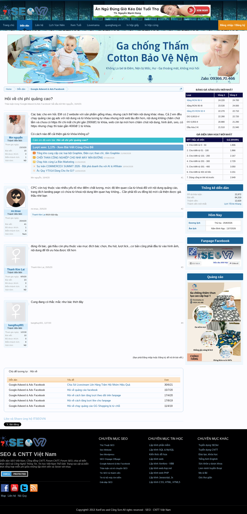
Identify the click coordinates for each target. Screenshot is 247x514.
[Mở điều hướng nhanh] (181, 89)
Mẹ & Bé (203, 473)
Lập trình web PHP (159, 473)
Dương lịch (194, 223)
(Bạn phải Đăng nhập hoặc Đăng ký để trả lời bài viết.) (158, 357)
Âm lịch (192, 228)
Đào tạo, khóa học (208, 454)
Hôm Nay (215, 215)
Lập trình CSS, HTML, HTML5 (164, 482)
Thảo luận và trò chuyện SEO (114, 468)
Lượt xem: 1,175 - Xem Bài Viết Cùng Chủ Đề (63, 147)
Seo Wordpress (107, 454)
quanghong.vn (113, 25)
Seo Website (106, 450)
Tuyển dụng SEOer (209, 445)
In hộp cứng (151, 25)
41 (25, 224)
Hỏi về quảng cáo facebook (82, 389)
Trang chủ (8, 25)
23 (25, 280)
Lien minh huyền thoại (210, 468)
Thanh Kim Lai (38, 214)
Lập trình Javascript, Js (161, 477)
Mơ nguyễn (68, 104)
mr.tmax (16, 211)
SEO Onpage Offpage (110, 459)
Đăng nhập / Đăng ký (232, 25)
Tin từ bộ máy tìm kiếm (110, 477)
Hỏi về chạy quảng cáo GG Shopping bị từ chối (93, 405)
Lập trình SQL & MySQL (161, 449)
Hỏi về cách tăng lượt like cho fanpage (89, 400)
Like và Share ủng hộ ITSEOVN (25, 418)
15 (25, 151)
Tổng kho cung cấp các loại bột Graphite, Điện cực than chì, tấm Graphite (78, 153)
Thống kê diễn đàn (215, 188)
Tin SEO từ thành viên (110, 473)
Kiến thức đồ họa (158, 454)
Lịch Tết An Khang (232, 204)
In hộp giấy (133, 25)
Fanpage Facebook (215, 241)
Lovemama (93, 25)
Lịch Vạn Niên (57, 25)
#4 (182, 323)
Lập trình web (156, 459)
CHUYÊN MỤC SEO (113, 438)
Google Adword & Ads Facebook (35, 104)
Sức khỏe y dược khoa (210, 463)
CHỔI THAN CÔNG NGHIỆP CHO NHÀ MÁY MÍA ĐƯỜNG (70, 157)
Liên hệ (39, 25)
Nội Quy (22, 495)
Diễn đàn (24, 25)
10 (25, 335)
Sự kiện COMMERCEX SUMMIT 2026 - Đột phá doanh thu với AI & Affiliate (79, 166)
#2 (182, 209)
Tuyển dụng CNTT (208, 449)
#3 (182, 267)
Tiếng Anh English (208, 459)
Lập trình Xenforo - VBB (161, 463)
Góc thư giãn (205, 477)
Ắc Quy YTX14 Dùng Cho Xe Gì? (55, 170)
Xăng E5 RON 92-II (196, 111)
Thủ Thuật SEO (107, 445)
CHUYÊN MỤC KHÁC (213, 438)
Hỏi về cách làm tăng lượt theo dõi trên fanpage (94, 395)
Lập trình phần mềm (159, 445)
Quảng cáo (215, 277)
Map (3, 495)
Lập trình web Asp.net (160, 468)
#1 (182, 177)
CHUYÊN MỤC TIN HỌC (165, 438)
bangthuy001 (16, 325)
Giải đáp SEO (106, 482)
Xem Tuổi (75, 25)
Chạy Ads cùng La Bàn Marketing (55, 161)
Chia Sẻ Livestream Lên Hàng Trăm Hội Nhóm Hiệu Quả (98, 384)
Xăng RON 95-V (194, 100)
